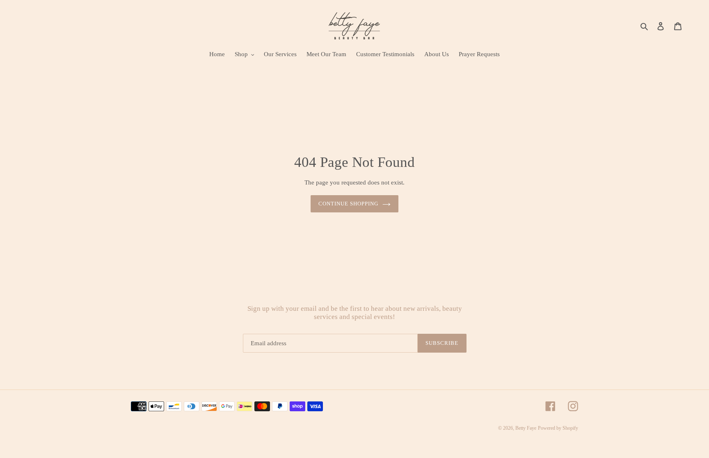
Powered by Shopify (558, 428)
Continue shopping (348, 204)
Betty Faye (525, 428)
